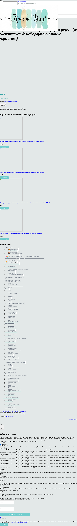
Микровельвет (13, 294)
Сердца (9, 342)
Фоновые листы (11, 270)
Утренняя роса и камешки (13, 366)
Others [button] (1, 491)
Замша (9, 297)
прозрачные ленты (12, 331)
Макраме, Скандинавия (13, 381)
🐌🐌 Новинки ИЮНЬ (12, 252)
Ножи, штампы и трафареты (12, 280)
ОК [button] (1, 424)
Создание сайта (73, 419)
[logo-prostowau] (29, 31)
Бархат (9, 290)
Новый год (15, 101)
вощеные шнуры (11, 330)
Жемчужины (10, 371)
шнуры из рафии (11, 327)
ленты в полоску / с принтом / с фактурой (17, 338)
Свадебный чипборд (12, 382)
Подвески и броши (10, 339)
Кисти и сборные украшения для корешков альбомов (19, 350)
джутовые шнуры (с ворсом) (14, 328)
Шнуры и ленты (9, 323)
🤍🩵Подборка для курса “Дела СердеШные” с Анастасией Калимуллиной (24, 258)
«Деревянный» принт (12, 271)
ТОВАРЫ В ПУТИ (10, 260)
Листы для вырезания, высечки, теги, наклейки (18, 269)
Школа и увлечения (12, 349)
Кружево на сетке (12, 313)
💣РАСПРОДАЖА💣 (11, 262)
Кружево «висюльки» (12, 310)
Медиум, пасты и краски (11, 278)
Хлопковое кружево (12, 312)
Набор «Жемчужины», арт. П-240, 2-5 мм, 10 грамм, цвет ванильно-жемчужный (22, 172)
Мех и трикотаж (11, 299)
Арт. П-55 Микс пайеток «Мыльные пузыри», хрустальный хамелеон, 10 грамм (21, 233)
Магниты (10, 287)
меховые (9, 335)
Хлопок (9, 300)
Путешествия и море (12, 379)
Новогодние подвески (12, 346)
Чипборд (7, 374)
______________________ (12, 255)
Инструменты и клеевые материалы (14, 277)
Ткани (7, 288)
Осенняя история (11, 393)
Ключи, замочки (11, 344)
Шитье (9, 318)
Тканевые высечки (11, 399)
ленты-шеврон (11, 336)
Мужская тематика (12, 387)
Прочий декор (11, 405)
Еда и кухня (10, 355)
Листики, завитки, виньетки (14, 378)
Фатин (9, 302)
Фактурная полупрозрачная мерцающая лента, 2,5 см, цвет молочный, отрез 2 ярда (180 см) (25, 202)
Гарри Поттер (11, 394)
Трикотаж (10, 296)
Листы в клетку (11, 273)
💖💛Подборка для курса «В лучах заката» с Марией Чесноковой (22, 256)
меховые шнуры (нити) (13, 321)
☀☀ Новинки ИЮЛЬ (12, 250)
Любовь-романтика (12, 391)
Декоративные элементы (11, 397)
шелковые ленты (11, 332)
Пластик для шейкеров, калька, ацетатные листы (18, 275)
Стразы (9, 368)
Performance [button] (3, 474)
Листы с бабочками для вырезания (15, 274)
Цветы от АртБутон (12, 359)
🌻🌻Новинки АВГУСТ (13, 249)
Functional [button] (2, 469)
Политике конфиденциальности (19, 522)
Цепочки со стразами (12, 284)
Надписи (10, 383)
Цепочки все (10, 283)
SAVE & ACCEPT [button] (4, 495)
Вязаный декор (11, 407)
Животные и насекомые (13, 353)
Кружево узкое (11, 314)
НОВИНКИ (8, 247)
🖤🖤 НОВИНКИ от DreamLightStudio (16, 253)
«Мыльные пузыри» (12, 369)
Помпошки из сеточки (12, 306)
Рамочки (10, 377)
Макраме (10, 400)
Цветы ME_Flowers (12, 360)
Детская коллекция (12, 356)
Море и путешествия (12, 348)
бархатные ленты (12, 334)
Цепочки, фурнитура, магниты (13, 281)
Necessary (4, 444)
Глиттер (10, 101)
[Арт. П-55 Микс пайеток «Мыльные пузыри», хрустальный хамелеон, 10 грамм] (11, 231)
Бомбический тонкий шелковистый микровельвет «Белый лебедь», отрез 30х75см (22, 141)
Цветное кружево (11, 317)
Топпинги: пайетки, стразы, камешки (15, 362)
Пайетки (10, 365)
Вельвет (9, 291)
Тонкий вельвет (13, 293)
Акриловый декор (11, 401)
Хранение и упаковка (10, 408)
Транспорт (10, 352)
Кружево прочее (11, 316)
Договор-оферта (21, 411)
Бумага (7, 264)
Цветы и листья (11, 341)
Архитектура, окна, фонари (14, 390)
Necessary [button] (2, 442)
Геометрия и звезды (12, 345)
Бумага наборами (11, 266)
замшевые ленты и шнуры (13, 324)
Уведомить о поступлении (15, 514)
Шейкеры (10, 389)
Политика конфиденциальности (8, 411)
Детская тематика (12, 386)
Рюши (9, 320)
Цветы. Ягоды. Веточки (11, 358)
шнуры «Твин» (11, 326)
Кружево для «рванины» (13, 308)
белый (5, 101)
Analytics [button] (2, 480)
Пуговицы (10, 403)
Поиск (1, 3)
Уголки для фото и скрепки (13, 404)
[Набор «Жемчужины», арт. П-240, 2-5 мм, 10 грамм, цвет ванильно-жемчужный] (11, 169)
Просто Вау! (9, 416)
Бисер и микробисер (12, 372)
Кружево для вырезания (13, 309)
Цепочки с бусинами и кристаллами (15, 286)
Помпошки (10, 305)
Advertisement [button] (3, 486)
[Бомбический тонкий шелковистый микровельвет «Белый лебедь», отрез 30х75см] (11, 139)
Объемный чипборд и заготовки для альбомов (17, 375)
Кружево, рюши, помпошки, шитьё (14, 303)
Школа (9, 385)
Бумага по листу (11, 267)
